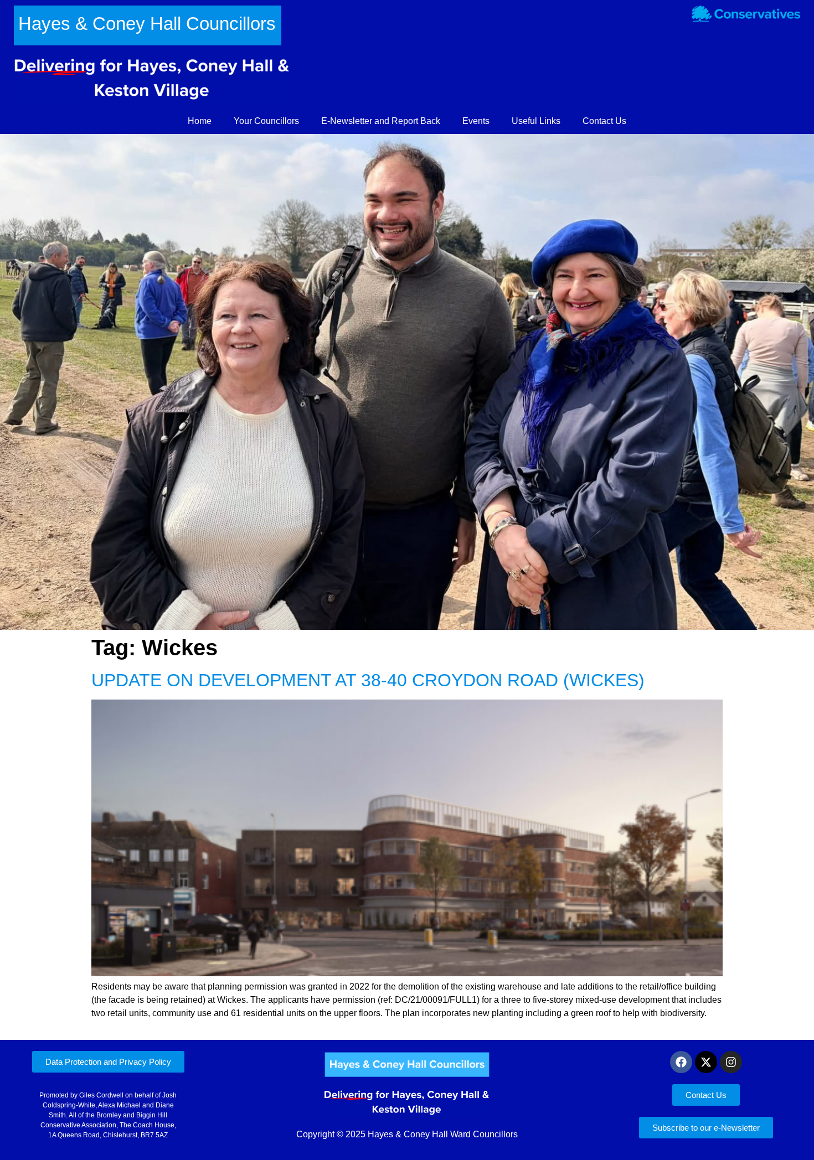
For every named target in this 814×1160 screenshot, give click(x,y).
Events (476, 121)
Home (200, 121)
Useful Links (536, 121)
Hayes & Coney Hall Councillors (147, 23)
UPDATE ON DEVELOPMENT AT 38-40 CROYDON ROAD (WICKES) (368, 680)
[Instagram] (731, 1062)
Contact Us (604, 121)
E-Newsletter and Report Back (380, 121)
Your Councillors (266, 121)
